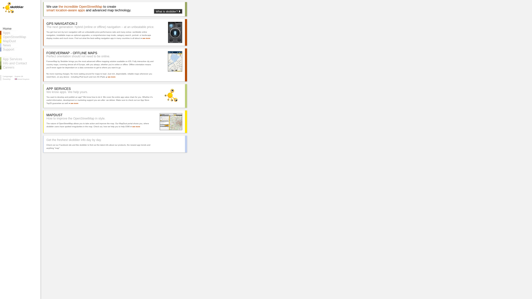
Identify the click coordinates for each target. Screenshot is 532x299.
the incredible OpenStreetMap (80, 6)
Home (7, 28)
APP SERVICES (58, 89)
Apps (6, 33)
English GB (19, 76)
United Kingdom (23, 79)
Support (8, 49)
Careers (8, 67)
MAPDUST (54, 115)
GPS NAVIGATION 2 (61, 23)
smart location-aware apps (65, 10)
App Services (12, 59)
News (7, 45)
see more (146, 38)
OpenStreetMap (14, 37)
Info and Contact (15, 63)
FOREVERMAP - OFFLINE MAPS (71, 53)
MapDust (9, 41)
